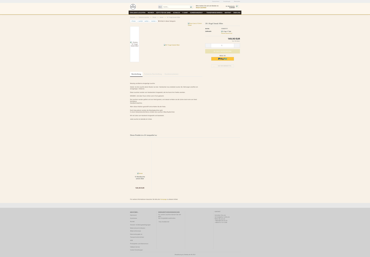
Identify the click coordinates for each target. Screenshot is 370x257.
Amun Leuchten (201, 7)
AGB (131, 240)
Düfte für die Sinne (163, 12)
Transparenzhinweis (214, 12)
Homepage (163, 199)
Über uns (236, 12)
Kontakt (228, 12)
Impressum (133, 215)
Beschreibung (136, 74)
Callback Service (135, 247)
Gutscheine (133, 218)
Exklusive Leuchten (137, 12)
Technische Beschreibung (153, 74)
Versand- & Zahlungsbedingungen (140, 225)
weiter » (147, 21)
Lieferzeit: (208, 31)
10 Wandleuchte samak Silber (140, 177)
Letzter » (154, 21)
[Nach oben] (365, 254)
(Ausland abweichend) (226, 33)
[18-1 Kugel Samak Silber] (172, 44)
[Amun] (142, 7)
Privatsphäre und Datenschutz (139, 243)
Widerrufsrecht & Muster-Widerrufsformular (137, 229)
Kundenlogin (226, 1)
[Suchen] (191, 7)
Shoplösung (178, 254)
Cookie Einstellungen (136, 250)
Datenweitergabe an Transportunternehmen (137, 235)
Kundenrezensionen (171, 74)
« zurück (140, 21)
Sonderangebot (196, 12)
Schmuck (176, 12)
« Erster (133, 21)
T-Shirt (185, 12)
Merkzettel (236, 1)
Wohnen (151, 12)
